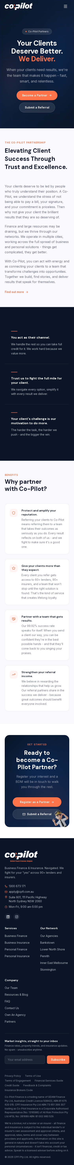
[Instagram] (16, 917)
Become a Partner (34, 95)
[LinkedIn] (8, 917)
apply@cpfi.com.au (21, 891)
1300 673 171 (17, 886)
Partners (10, 1021)
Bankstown (47, 942)
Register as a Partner (35, 802)
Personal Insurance (17, 956)
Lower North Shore (52, 949)
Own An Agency (15, 1014)
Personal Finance (16, 949)
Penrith (44, 956)
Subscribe (58, 1059)
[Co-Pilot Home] (19, 6)
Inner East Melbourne (54, 962)
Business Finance (16, 936)
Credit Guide (12, 1085)
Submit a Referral (37, 107)
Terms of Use (33, 1075)
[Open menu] (65, 6)
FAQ (7, 1001)
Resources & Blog (16, 994)
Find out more (14, 292)
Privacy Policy (13, 1075)
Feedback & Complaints (37, 1085)
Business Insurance (17, 942)
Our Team (11, 987)
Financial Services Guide (49, 1080)
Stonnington (48, 969)
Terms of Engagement (18, 1080)
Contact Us (12, 1008)
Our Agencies (49, 936)
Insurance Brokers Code (19, 1090)
